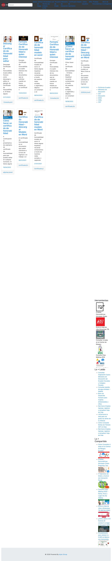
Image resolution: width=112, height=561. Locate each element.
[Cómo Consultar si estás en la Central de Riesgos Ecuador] (103, 455)
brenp (6, 5)
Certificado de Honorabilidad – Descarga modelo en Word (85, 50)
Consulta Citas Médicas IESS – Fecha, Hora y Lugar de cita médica (103, 494)
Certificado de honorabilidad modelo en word (38, 48)
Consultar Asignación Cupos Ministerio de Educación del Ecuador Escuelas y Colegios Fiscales (104, 379)
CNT (99, 102)
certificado (22, 98)
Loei (52, 2)
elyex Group (63, 554)
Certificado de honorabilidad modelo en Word (38, 123)
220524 (83, 92)
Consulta (6, 102)
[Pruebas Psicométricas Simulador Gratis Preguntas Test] (103, 469)
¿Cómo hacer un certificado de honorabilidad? (69, 52)
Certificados (38, 168)
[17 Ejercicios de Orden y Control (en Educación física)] (103, 484)
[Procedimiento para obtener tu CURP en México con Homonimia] (103, 543)
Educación (101, 96)
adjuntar (6, 172)
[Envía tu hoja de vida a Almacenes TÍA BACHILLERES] (103, 514)
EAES (100, 98)
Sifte (90, 2)
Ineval (35, 2)
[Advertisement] (52, 22)
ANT (99, 94)
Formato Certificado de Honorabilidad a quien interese (23, 49)
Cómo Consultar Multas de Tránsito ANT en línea (104, 425)
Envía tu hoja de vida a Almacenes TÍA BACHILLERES (104, 508)
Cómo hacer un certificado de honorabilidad (7, 126)
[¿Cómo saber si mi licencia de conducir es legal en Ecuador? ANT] (103, 529)
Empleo (79, 2)
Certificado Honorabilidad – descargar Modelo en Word (23, 126)
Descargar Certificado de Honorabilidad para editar (7, 52)
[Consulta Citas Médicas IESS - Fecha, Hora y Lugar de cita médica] (103, 502)
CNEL (100, 100)
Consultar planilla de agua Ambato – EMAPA (104, 389)
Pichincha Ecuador (104, 87)
